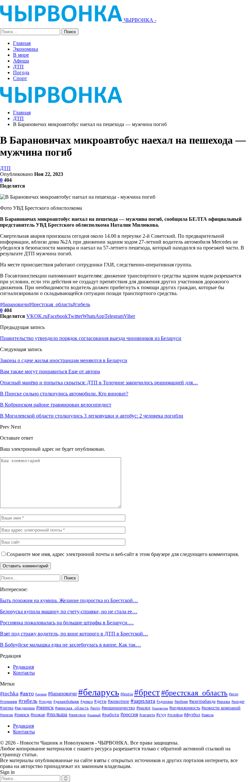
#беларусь (98, 692)
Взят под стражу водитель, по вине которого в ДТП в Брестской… (74, 633)
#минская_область (72, 707)
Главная (22, 43)
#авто (27, 693)
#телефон (175, 715)
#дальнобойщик (66, 701)
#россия (129, 714)
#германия (8, 701)
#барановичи (14, 304)
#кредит (237, 701)
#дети (100, 701)
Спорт (20, 78)
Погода (21, 72)
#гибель (81, 304)
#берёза (126, 694)
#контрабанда (202, 701)
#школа (207, 715)
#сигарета (147, 715)
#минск (45, 707)
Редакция (23, 667)
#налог (143, 707)
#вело (233, 694)
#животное (118, 701)
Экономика (25, 49)
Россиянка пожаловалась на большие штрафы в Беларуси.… (67, 622)
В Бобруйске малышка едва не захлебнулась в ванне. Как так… (70, 644)
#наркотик (160, 708)
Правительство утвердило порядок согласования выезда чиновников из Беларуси (90, 338)
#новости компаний (221, 707)
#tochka (9, 693)
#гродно (45, 701)
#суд (161, 714)
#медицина (25, 708)
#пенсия (6, 715)
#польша (57, 714)
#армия (41, 694)
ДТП (18, 66)
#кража (223, 701)
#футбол (192, 714)
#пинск (21, 714)
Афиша (21, 61)
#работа (110, 714)
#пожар (38, 714)
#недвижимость (184, 707)
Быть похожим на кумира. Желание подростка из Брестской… (69, 600)
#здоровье (165, 702)
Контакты (24, 672)
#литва (6, 707)
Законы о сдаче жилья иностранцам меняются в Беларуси (63, 360)
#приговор (77, 715)
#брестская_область (51, 304)
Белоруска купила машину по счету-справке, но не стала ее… (68, 611)
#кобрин (181, 702)
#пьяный (94, 715)
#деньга (86, 701)
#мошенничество (118, 707)
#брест (147, 692)
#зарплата (143, 701)
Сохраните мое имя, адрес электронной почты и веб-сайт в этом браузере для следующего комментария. (123, 554)
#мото (95, 708)
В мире (21, 55)
